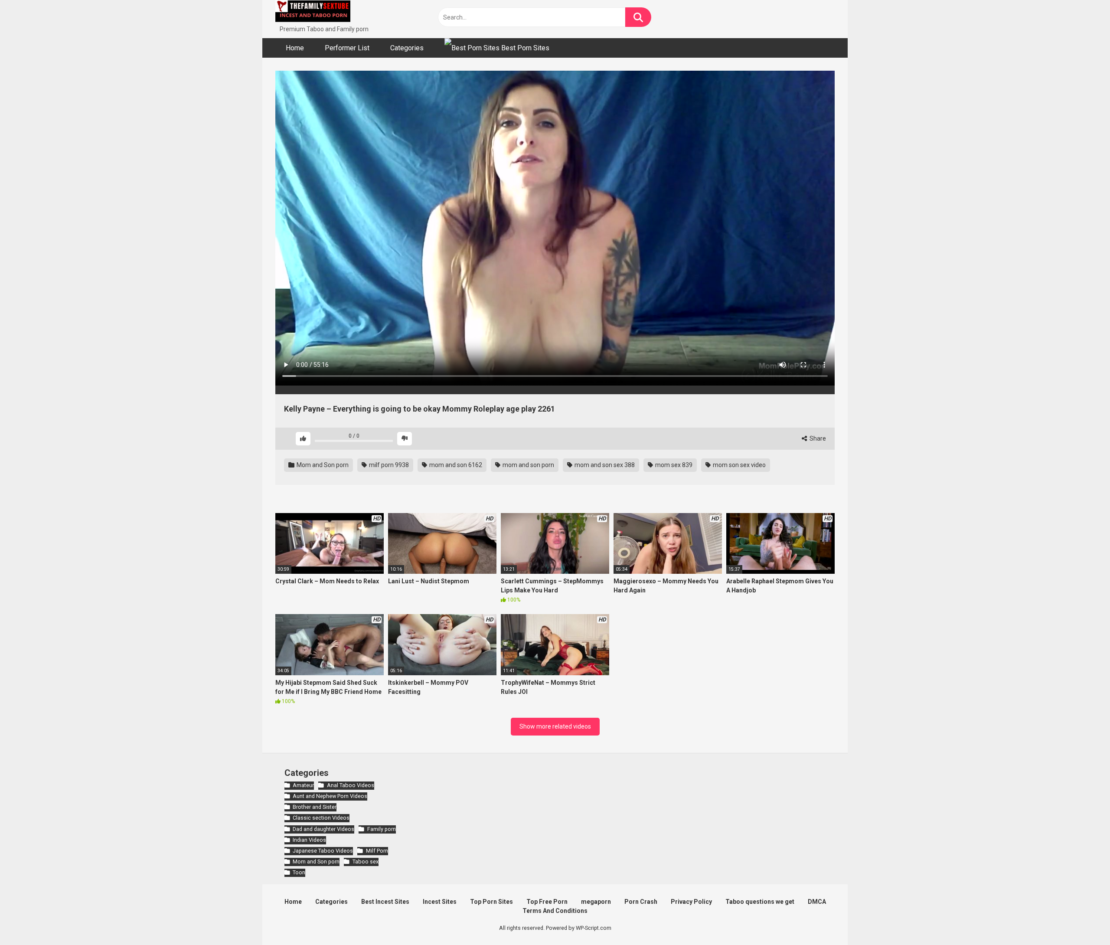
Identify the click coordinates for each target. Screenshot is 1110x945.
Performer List (347, 48)
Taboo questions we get (759, 901)
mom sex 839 (673, 464)
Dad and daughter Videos (323, 829)
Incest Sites (440, 901)
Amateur (303, 785)
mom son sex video (739, 464)
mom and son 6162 (455, 464)
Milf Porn (377, 850)
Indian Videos (309, 840)
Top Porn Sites (491, 901)
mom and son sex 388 (604, 464)
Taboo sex (365, 861)
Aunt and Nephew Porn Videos (330, 796)
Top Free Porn (547, 901)
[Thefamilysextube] (312, 12)
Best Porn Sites (524, 48)
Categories (407, 48)
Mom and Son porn (322, 464)
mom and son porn (527, 464)
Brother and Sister (314, 807)
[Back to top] (1081, 919)
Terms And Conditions (555, 910)
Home (295, 48)
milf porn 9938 (388, 464)
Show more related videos (555, 726)
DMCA (817, 901)
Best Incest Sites (385, 901)
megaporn (596, 901)
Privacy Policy (691, 901)
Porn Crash (640, 901)
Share (817, 438)
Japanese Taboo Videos (323, 850)
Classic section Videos (321, 817)
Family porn (381, 829)
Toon (299, 872)
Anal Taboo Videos (350, 785)
